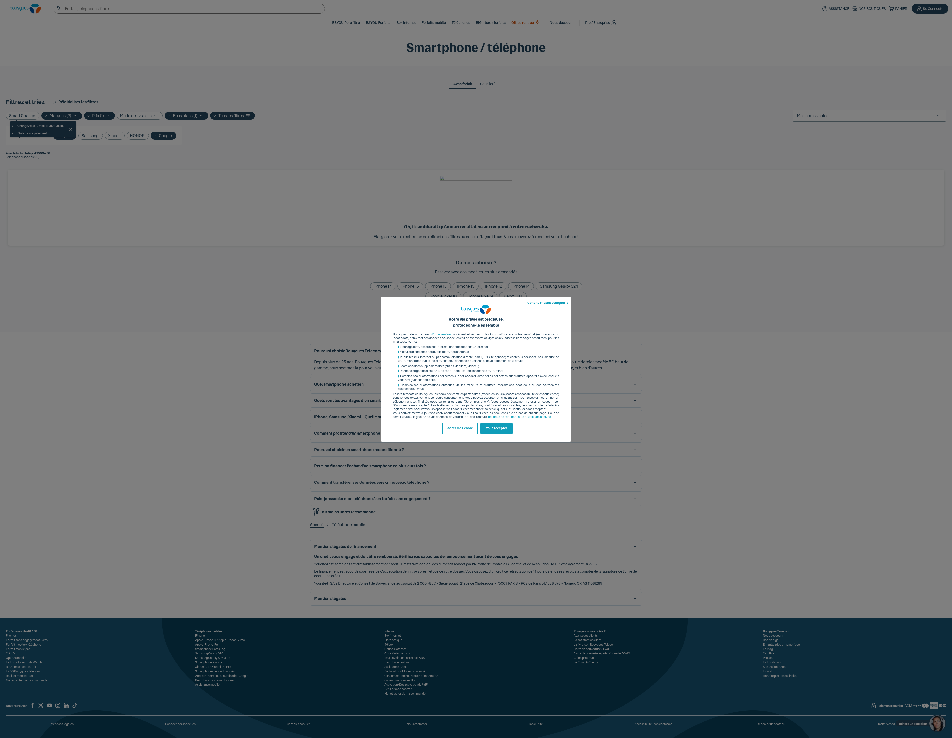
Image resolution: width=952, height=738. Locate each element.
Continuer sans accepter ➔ (548, 303)
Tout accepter (496, 428)
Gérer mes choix (460, 428)
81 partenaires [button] (441, 334)
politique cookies (539, 417)
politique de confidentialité (506, 417)
